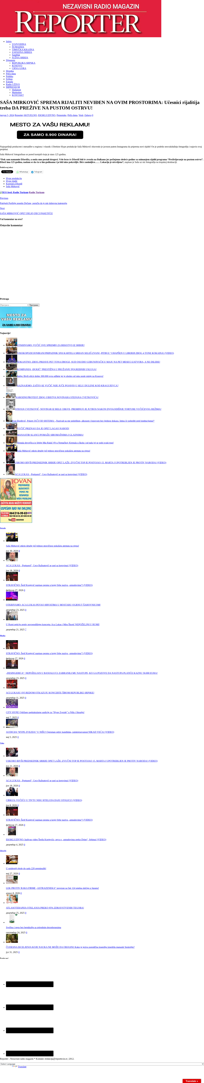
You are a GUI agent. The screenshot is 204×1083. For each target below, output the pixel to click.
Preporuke (61, 115)
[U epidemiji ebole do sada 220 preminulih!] (12, 863)
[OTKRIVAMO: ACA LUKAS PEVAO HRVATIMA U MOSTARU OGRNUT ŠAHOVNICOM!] (12, 599)
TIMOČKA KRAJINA (23, 49)
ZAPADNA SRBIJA (22, 52)
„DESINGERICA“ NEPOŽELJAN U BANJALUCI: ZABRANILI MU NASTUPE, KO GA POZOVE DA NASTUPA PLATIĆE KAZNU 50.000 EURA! (82, 673)
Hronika (10, 71)
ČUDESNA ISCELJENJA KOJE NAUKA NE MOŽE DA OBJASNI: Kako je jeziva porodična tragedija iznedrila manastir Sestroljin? (70, 947)
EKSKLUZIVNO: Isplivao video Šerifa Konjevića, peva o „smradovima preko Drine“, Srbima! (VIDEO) (56, 839)
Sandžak (16, 55)
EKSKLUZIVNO (46, 115)
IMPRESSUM (13, 87)
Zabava (87, 115)
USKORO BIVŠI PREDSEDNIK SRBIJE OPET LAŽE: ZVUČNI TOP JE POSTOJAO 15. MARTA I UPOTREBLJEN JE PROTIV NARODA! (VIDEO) (82, 761)
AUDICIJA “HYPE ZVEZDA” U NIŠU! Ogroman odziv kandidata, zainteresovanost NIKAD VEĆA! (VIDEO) (60, 732)
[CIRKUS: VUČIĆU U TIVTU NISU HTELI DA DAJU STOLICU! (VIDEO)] (12, 795)
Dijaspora (10, 60)
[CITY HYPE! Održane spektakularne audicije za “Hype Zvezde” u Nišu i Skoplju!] (12, 707)
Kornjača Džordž (14, 183)
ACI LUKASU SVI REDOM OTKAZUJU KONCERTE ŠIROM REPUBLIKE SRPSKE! (50, 692)
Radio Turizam (36, 192)
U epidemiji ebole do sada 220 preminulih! (26, 868)
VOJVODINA (19, 44)
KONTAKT (18, 95)
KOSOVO (17, 65)
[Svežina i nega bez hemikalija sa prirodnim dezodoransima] (12, 922)
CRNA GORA (19, 68)
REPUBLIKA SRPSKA (23, 63)
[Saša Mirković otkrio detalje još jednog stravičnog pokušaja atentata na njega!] (12, 540)
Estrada (9, 81)
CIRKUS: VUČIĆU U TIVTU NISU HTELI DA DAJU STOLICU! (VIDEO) (44, 800)
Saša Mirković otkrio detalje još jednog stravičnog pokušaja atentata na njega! (42, 546)
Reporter (19, 115)
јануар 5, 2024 (7, 115)
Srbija (8, 41)
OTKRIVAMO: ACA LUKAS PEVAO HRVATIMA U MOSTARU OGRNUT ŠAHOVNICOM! (53, 605)
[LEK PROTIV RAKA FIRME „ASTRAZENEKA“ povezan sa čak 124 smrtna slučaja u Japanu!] (12, 883)
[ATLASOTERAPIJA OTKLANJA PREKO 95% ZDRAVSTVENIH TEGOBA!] (12, 902)
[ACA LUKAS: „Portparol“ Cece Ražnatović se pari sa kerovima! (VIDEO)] (12, 560)
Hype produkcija (14, 178)
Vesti (81, 115)
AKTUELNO (30, 115)
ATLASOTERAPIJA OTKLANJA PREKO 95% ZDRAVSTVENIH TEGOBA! (45, 907)
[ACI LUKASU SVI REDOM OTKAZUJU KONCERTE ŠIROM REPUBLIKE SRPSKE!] (12, 687)
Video (2, 743)
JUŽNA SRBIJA (20, 57)
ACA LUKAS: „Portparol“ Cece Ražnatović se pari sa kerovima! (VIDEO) (42, 565)
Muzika (2, 635)
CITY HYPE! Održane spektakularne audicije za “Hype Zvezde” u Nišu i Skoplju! (45, 712)
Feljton (9, 79)
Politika (9, 76)
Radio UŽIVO (13, 84)
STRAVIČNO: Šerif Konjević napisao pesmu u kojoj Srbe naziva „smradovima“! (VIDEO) (49, 585)
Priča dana (11, 73)
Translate (22, 1066)
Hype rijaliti (11, 181)
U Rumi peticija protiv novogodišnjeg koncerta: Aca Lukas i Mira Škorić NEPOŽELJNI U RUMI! (52, 624)
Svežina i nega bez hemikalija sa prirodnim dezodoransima (33, 927)
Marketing (17, 92)
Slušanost (16, 89)
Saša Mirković (13, 186)
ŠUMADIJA (18, 47)
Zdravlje (3, 851)
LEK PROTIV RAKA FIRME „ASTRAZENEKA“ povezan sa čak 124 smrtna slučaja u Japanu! (52, 888)
